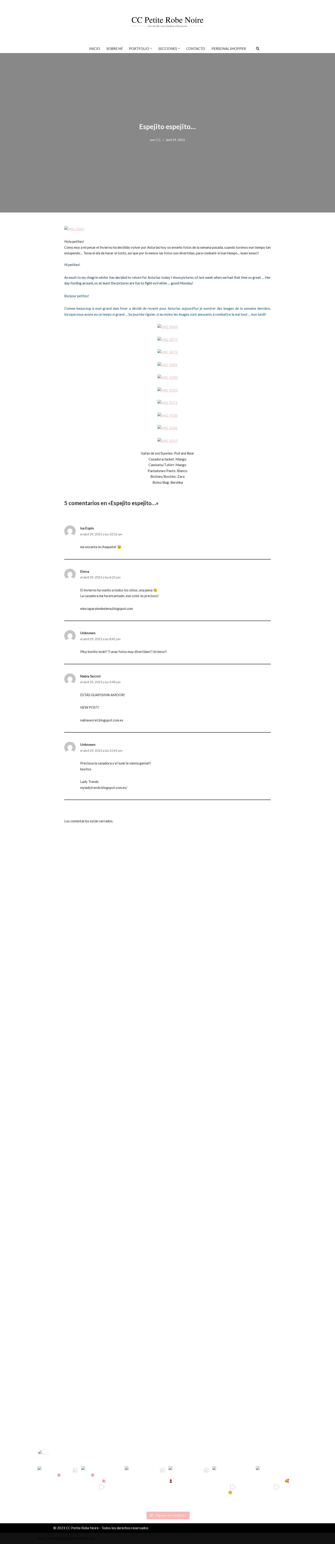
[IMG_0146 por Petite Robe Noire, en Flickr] (167, 428)
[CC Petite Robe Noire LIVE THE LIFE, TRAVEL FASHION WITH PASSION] (167, 22)
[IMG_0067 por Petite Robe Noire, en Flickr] (74, 229)
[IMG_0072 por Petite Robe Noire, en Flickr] (167, 339)
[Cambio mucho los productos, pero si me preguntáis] (233, 1487)
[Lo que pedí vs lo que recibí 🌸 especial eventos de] (102, 1487)
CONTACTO (195, 48)
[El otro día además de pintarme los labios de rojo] (189, 1487)
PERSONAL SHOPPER (228, 48)
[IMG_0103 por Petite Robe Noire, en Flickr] (167, 390)
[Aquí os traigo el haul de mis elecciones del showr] (276, 1487)
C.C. (158, 140)
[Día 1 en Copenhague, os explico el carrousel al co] (145, 1487)
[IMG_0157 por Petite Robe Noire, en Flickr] (167, 441)
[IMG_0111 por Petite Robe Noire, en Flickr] (167, 403)
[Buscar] (257, 48)
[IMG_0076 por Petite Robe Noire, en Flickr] (167, 352)
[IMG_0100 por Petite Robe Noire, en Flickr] (167, 377)
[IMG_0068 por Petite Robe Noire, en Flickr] (167, 327)
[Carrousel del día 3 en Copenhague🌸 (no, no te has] (58, 1487)
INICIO (94, 48)
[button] (151, 48)
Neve (42, 1538)
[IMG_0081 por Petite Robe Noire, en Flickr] (167, 365)
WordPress (85, 1538)
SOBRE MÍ (114, 48)
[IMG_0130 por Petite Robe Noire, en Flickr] (167, 415)
